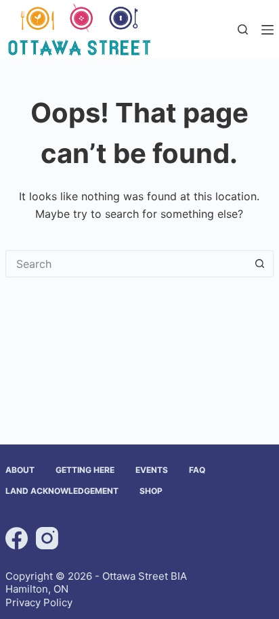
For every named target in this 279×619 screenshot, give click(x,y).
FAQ (197, 470)
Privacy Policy (38, 602)
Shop (151, 491)
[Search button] (260, 263)
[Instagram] (47, 538)
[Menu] (267, 30)
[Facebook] (16, 538)
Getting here (85, 470)
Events (151, 470)
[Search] (243, 29)
